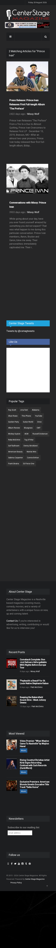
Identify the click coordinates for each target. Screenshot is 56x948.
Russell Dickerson (40, 434)
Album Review (14, 428)
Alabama (35, 410)
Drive (39, 422)
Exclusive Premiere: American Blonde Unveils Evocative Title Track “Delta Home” (34, 784)
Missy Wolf (33, 114)
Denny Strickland (30, 446)
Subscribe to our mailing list (23, 827)
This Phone (26, 416)
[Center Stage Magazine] (28, 15)
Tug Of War (28, 440)
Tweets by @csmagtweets (20, 331)
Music (23, 750)
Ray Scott (12, 410)
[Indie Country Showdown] (27, 25)
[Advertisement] (28, 294)
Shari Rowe (12, 416)
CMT (38, 428)
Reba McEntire (14, 440)
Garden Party (13, 422)
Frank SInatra (13, 464)
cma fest (24, 410)
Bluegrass (28, 428)
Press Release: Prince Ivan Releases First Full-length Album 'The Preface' (27, 104)
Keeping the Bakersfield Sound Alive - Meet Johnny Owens (33, 700)
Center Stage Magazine (35, 879)
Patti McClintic (37, 687)
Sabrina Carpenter (15, 458)
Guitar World (28, 422)
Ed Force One (28, 464)
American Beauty (15, 452)
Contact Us (12, 620)
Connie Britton (33, 458)
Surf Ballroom (13, 446)
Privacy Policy (16, 883)
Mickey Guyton (14, 434)
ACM (26, 434)
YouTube (38, 416)
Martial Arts (31, 452)
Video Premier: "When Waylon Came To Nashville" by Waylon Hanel (34, 743)
